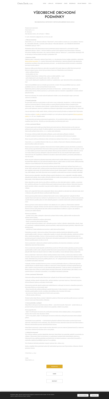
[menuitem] (45, 3)
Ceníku (38, 114)
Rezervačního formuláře (31, 61)
